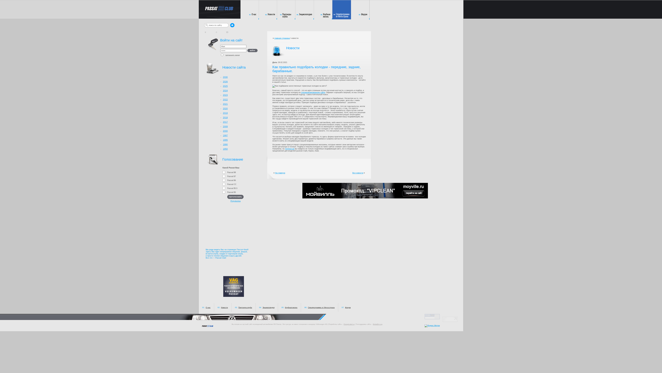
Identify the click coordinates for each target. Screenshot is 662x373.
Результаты (235, 201)
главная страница (282, 38)
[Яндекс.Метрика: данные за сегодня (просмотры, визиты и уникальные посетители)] (432, 325)
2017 (225, 122)
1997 (225, 135)
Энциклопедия (268, 307)
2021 (225, 104)
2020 (225, 108)
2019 (225, 113)
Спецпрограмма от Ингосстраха (321, 307)
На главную (280, 173)
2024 (225, 90)
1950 (225, 149)
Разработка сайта (335, 324)
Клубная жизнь (291, 307)
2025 (225, 86)
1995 (225, 140)
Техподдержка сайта (363, 324)
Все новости (357, 173)
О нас (208, 307)
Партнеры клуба (245, 307)
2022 (225, 99)
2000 (225, 131)
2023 (225, 95)
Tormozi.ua (289, 149)
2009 (225, 126)
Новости (224, 307)
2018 (225, 117)
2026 (225, 81)
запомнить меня (232, 55)
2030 (225, 77)
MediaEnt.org (377, 324)
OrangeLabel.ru (349, 324)
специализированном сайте (313, 92)
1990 (225, 144)
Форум (348, 307)
